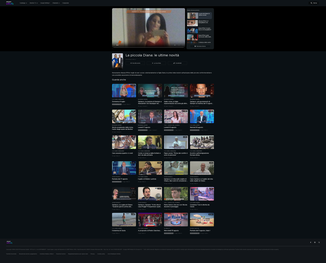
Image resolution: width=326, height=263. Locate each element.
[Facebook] (310, 242)
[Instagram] (315, 242)
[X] (319, 242)
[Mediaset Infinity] (10, 3)
